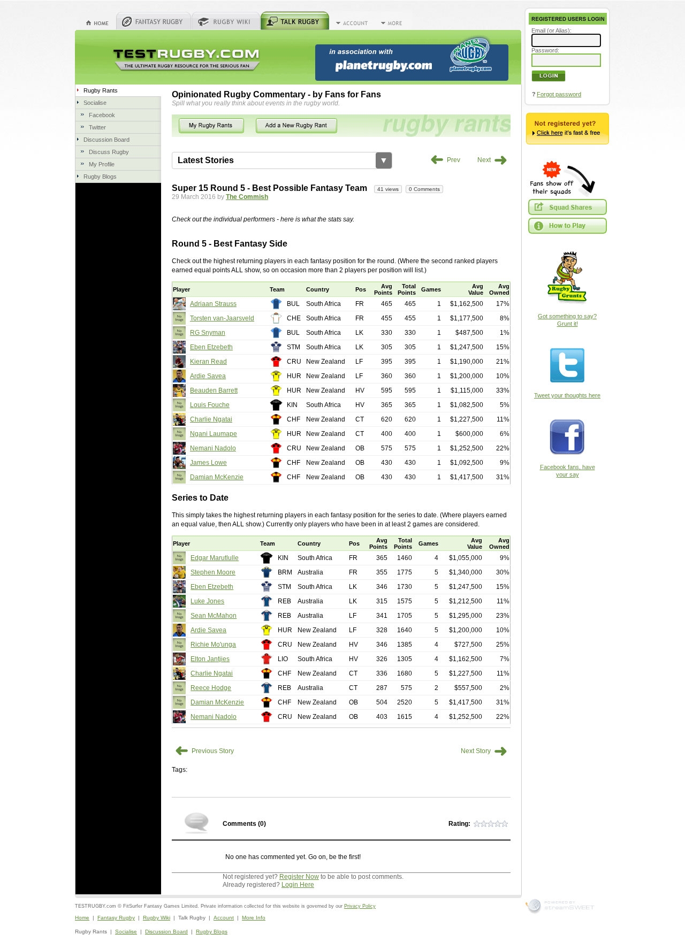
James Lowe (208, 462)
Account (224, 918)
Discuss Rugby (109, 152)
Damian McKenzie (216, 477)
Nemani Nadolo (213, 448)
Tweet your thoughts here (567, 395)
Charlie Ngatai (211, 419)
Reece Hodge (211, 688)
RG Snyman (207, 332)
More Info (253, 918)
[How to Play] (567, 226)
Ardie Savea (208, 376)
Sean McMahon (214, 615)
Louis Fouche (210, 405)
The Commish (247, 197)
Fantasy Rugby (116, 918)
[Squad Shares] (567, 207)
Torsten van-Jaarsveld (222, 318)
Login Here (297, 884)
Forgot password (559, 94)
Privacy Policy (360, 906)
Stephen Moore (213, 572)
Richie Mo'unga (213, 644)
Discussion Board (106, 139)
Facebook (102, 115)
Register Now (299, 876)
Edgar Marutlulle (215, 558)
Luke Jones (207, 601)
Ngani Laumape (213, 434)
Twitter (97, 127)
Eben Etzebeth (211, 347)
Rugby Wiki (156, 918)
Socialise (94, 102)
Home (82, 918)
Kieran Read (208, 361)
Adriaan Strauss (213, 304)
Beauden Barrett (214, 390)
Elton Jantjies (210, 659)
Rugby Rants (100, 90)
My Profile (102, 164)
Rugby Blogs (100, 176)
